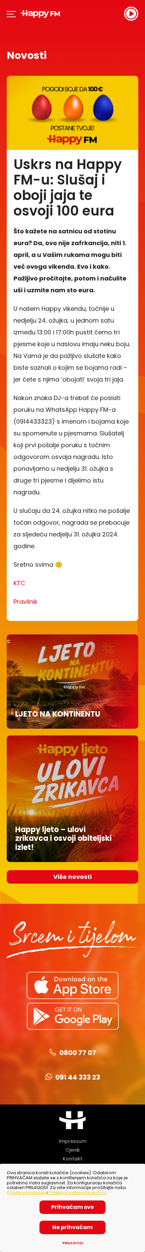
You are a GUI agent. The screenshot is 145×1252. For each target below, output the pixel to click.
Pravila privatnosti (26, 1192)
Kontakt (72, 1158)
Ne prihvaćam (72, 1227)
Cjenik (72, 1150)
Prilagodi (72, 1243)
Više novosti (72, 876)
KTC (19, 583)
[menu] (12, 14)
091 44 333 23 (77, 1077)
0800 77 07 (77, 1052)
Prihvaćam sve (72, 1207)
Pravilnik (25, 601)
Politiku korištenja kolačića (77, 1192)
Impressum (72, 1141)
